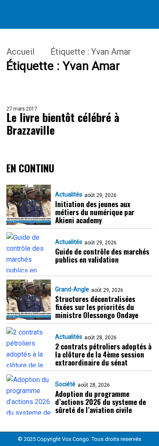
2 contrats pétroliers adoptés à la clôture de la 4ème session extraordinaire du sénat (103, 354)
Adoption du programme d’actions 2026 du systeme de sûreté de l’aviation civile (100, 402)
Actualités (68, 194)
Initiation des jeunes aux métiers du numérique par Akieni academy (94, 212)
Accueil (20, 52)
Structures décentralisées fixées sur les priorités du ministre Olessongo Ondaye (96, 307)
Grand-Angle (72, 289)
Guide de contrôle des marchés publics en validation (102, 255)
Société (65, 384)
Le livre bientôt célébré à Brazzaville (62, 123)
